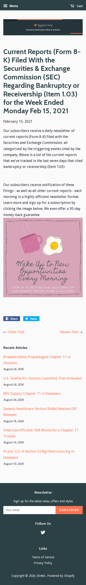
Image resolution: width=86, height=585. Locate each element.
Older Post (16, 332)
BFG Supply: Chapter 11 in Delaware (31, 393)
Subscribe (69, 510)
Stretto (41, 575)
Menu (13, 6)
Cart (79, 6)
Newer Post (69, 332)
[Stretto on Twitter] (43, 533)
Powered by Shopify (61, 575)
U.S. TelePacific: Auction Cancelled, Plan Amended (42, 378)
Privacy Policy (43, 563)
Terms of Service (43, 557)
